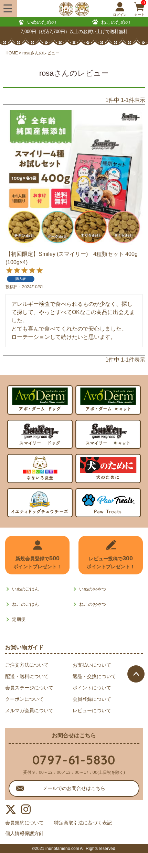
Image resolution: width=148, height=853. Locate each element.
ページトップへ (136, 674)
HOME (12, 53)
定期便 (18, 619)
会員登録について (92, 699)
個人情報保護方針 (24, 833)
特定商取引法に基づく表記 (83, 822)
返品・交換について (94, 676)
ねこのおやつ (92, 604)
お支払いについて (92, 665)
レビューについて (92, 710)
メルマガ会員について (29, 710)
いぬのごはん (25, 589)
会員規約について (24, 822)
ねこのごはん (25, 604)
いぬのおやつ (92, 589)
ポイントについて (92, 687)
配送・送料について (27, 676)
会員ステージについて (29, 687)
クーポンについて (24, 699)
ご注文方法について (27, 665)
